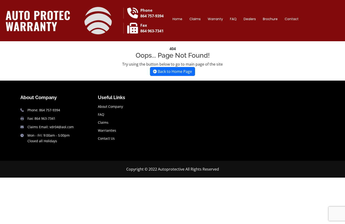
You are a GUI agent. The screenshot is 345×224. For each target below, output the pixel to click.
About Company (110, 106)
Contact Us (106, 138)
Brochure (270, 19)
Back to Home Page (174, 71)
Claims (195, 19)
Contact (292, 19)
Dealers (250, 19)
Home (177, 19)
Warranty (215, 19)
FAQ (233, 19)
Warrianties (107, 130)
